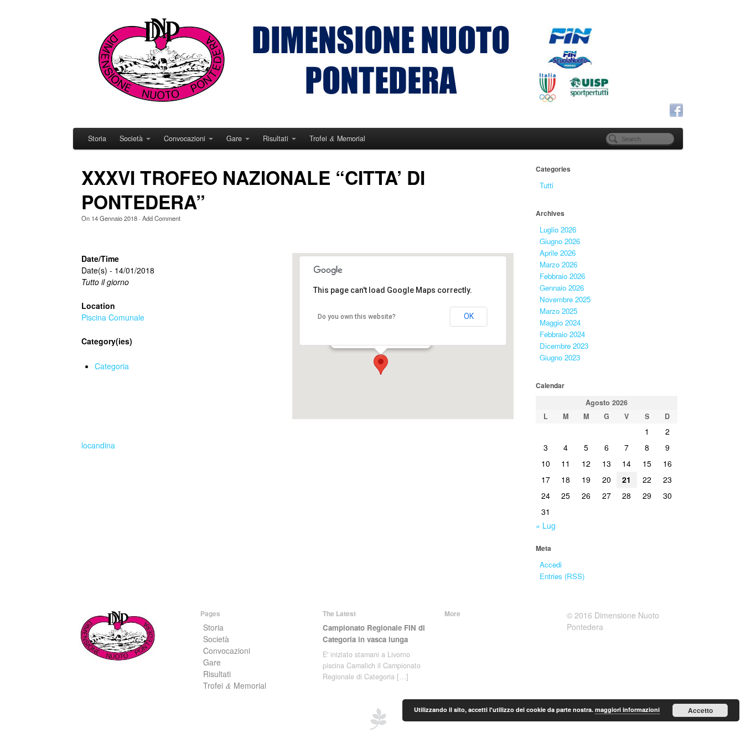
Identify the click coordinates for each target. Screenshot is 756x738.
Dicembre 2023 (564, 345)
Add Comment (161, 218)
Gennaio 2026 (562, 287)
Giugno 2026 (560, 241)
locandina (98, 445)
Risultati (275, 138)
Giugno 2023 (560, 357)
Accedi (551, 564)
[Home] (117, 633)
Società (131, 138)
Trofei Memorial (337, 138)
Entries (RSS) (562, 576)
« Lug (546, 525)
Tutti (546, 185)
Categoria (112, 365)
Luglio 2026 (558, 229)
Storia (97, 138)
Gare (234, 138)
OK (469, 316)
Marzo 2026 (558, 264)
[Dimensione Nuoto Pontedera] (378, 62)
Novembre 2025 (565, 299)
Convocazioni (184, 138)
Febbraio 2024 (562, 334)
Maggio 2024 (560, 322)
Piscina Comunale (112, 317)
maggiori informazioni (627, 709)
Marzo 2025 (558, 311)
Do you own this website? (357, 317)
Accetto (700, 710)
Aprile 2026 (558, 252)
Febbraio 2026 (562, 276)
